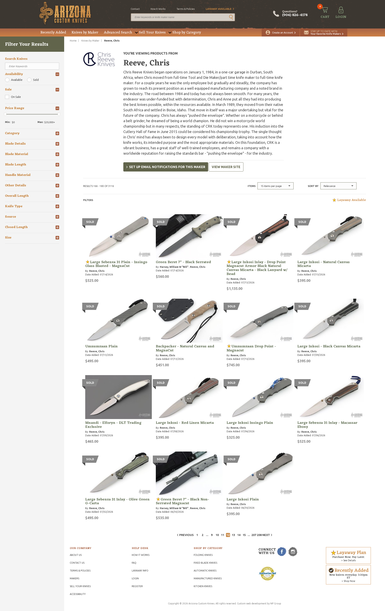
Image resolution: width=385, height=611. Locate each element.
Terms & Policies (80, 570)
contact (135, 9)
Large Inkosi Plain (243, 499)
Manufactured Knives (208, 578)
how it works (158, 9)
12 (228, 535)
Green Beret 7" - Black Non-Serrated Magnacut (182, 501)
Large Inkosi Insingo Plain (250, 423)
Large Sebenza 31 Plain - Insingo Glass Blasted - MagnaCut (116, 264)
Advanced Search (118, 32)
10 (217, 535)
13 (233, 535)
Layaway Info (140, 570)
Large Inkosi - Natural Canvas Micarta (323, 264)
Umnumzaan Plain (101, 346)
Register (137, 586)
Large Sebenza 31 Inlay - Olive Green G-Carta (117, 501)
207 (253, 535)
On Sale (16, 96)
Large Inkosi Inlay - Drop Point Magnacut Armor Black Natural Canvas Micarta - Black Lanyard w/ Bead (257, 268)
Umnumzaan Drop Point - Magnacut (251, 348)
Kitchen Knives (203, 586)
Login (135, 578)
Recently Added (53, 32)
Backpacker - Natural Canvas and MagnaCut (185, 348)
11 (222, 535)
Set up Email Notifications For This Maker (167, 167)
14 (238, 535)
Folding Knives (203, 555)
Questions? (295, 13)
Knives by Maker (85, 32)
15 (244, 535)
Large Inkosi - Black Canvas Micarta (328, 346)
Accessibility (78, 594)
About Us (76, 555)
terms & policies (185, 9)
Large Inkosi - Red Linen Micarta (185, 423)
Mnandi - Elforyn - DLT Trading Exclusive (113, 425)
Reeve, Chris (96, 271)
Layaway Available (219, 9)
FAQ (134, 562)
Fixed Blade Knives (205, 562)
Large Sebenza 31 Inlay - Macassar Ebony (327, 425)
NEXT (266, 535)
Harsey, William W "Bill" (174, 267)
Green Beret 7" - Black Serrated (183, 262)
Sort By (313, 186)
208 (259, 535)
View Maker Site (226, 167)
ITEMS (251, 186)
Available (16, 79)
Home (73, 40)
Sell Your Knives (152, 32)
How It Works (140, 555)
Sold (36, 79)
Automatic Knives (205, 570)
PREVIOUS (186, 535)
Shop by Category (186, 32)
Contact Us (77, 562)
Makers (74, 578)
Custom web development (251, 603)
